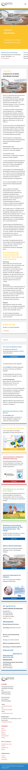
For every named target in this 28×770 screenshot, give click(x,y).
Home (2, 728)
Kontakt (3, 756)
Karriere (3, 745)
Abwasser (3, 734)
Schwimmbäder (5, 735)
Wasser (3, 732)
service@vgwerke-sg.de (7, 713)
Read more (14, 538)
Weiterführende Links (6, 744)
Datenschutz (4, 759)
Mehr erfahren (14, 449)
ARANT (3, 749)
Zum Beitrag (6, 330)
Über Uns (3, 730)
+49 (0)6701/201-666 (6, 722)
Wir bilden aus (4, 747)
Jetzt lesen (14, 481)
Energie (3, 737)
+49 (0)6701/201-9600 (6, 709)
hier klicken (9, 618)
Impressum (4, 757)
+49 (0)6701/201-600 (6, 706)
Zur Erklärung (14, 356)
